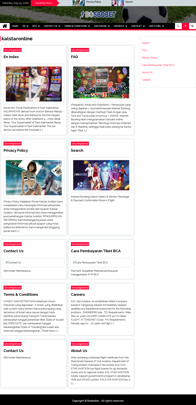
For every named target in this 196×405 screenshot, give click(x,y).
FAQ (74, 57)
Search (118, 2)
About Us (79, 350)
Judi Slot (136, 26)
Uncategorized (12, 50)
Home (15, 26)
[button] (178, 26)
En (24, 26)
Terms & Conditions (75, 26)
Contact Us (50, 26)
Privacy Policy (82, 2)
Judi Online (100, 26)
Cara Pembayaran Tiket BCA (96, 251)
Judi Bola (118, 26)
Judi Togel (155, 26)
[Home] (5, 26)
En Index (11, 57)
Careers (78, 294)
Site (34, 26)
